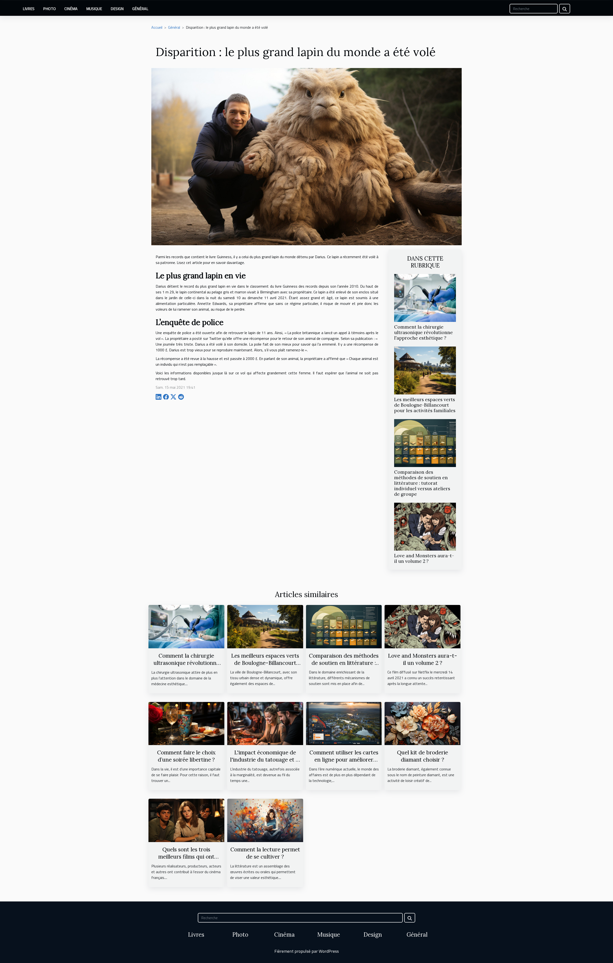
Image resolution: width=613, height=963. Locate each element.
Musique (94, 8)
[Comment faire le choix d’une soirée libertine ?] (186, 723)
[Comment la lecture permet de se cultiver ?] (265, 820)
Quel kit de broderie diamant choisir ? (422, 756)
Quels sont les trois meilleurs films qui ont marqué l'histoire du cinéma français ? (186, 860)
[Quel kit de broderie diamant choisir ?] (422, 723)
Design (117, 8)
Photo (49, 8)
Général (140, 8)
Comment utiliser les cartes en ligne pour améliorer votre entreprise (343, 759)
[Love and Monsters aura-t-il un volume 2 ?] (425, 526)
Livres (28, 8)
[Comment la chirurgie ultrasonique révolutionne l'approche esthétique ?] (425, 297)
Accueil (156, 27)
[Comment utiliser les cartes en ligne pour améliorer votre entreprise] (344, 723)
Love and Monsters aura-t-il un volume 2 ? (424, 558)
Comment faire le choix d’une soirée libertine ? (186, 756)
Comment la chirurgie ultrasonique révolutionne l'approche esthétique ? (423, 332)
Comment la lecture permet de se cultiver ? (265, 853)
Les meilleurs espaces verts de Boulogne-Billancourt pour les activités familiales (424, 405)
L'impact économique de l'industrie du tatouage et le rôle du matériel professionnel (265, 763)
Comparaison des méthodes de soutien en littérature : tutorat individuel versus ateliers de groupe (422, 483)
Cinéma (71, 8)
